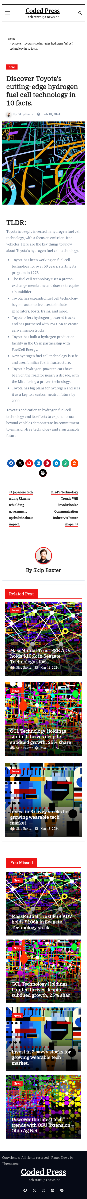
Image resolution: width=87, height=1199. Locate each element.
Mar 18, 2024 (50, 667)
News (11, 67)
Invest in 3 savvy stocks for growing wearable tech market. (39, 817)
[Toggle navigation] (7, 12)
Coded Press (43, 10)
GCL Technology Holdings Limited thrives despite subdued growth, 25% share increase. (40, 739)
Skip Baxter (26, 114)
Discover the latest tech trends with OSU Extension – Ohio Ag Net (43, 1124)
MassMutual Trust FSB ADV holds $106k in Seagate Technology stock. (40, 656)
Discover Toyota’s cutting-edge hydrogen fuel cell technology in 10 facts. (42, 90)
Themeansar (11, 1163)
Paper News (60, 1157)
